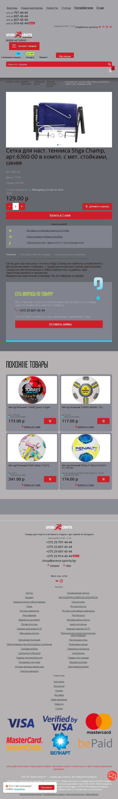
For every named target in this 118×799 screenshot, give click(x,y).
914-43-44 (17, 23)
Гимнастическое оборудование (29, 602)
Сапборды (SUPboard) (29, 653)
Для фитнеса (78, 615)
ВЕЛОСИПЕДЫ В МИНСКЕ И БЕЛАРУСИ (78, 597)
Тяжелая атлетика (78, 662)
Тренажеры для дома (29, 662)
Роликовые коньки (78, 644)
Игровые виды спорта (78, 620)
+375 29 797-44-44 (59, 542)
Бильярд (29, 597)
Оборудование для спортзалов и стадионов (29, 644)
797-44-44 (17, 13)
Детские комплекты (29, 611)
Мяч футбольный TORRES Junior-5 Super (29, 407)
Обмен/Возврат (91, 794)
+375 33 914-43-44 (59, 556)
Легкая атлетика (29, 624)
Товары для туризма (78, 658)
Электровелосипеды (78, 667)
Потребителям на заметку (54, 794)
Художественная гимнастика (29, 667)
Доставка (59, 695)
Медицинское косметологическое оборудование (78, 634)
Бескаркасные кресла (78, 593)
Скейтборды (78, 653)
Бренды (12, 8)
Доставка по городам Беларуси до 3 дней (47, 230)
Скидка (30, 57)
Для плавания (29, 615)
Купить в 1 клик (60, 215)
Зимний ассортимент (29, 620)
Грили (29, 606)
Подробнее (19, 789)
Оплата (59, 691)
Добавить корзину (99, 206)
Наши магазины (32, 8)
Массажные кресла (29, 633)
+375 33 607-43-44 (32, 310)
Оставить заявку (60, 324)
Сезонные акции (11, 57)
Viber (68, 565)
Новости (52, 8)
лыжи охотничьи (78, 624)
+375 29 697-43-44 (59, 551)
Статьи (66, 8)
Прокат (43, 57)
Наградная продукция (29, 640)
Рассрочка (59, 686)
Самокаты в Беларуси (78, 649)
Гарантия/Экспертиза (75, 794)
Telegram (54, 565)
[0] (110, 71)
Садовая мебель (29, 649)
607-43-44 (17, 20)
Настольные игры (78, 640)
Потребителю (83, 8)
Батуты (29, 593)
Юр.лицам (65, 56)
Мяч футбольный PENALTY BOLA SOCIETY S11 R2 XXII (84, 466)
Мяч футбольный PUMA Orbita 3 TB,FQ (28, 465)
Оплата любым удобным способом (44, 236)
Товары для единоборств (29, 658)
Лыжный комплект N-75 (78, 629)
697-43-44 (17, 16)
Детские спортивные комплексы (78, 611)
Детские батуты (78, 606)
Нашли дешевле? (59, 224)
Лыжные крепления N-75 (29, 629)
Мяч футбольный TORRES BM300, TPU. (82, 407)
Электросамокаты (29, 671)
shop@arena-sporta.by (86, 27)
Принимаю (46, 787)
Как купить (59, 682)
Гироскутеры (78, 602)
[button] (112, 775)
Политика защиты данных (31, 794)
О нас (100, 8)
